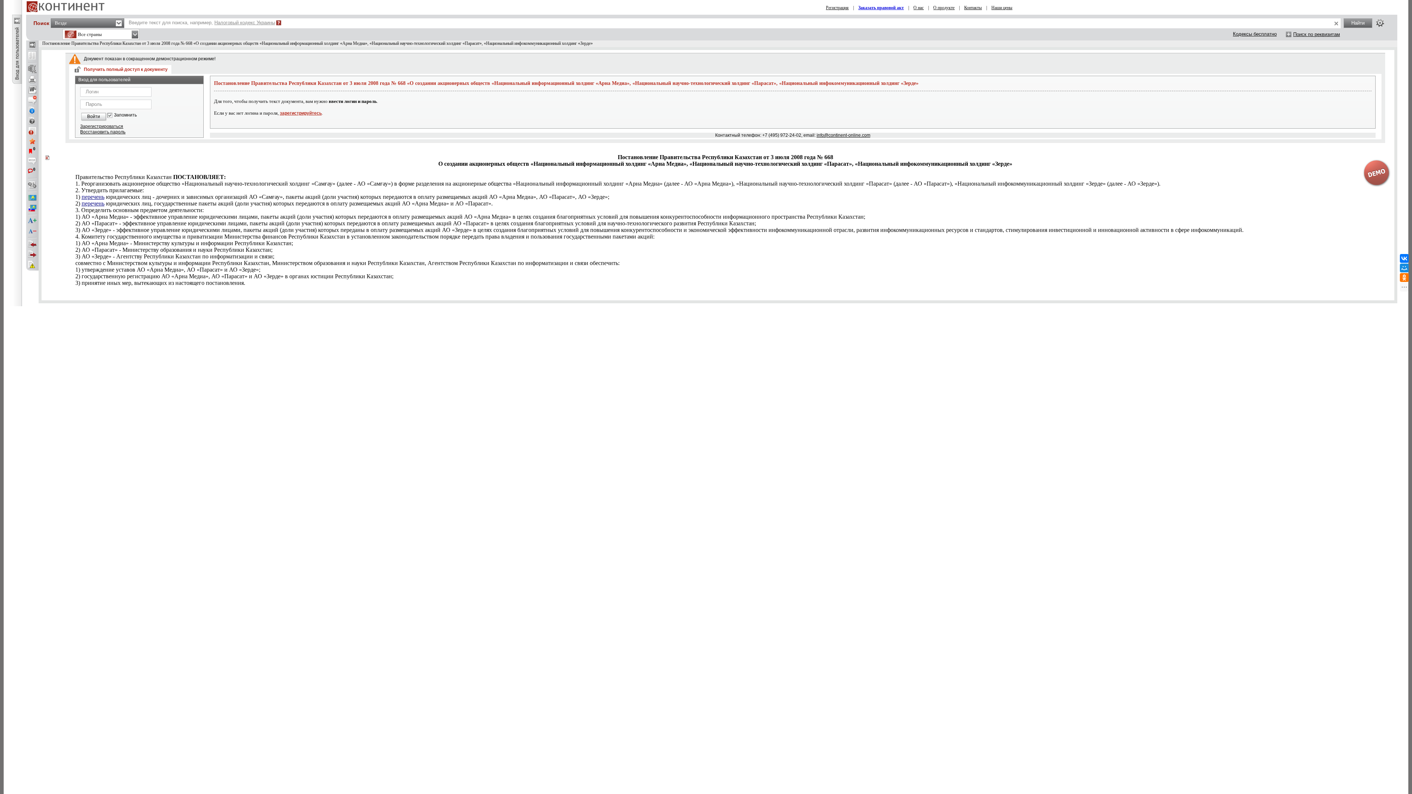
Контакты (973, 7)
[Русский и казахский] (32, 208)
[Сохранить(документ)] (32, 69)
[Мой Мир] (1404, 268)
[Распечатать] (32, 79)
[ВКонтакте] (1404, 258)
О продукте (944, 7)
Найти (1358, 23)
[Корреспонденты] (32, 244)
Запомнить (125, 115)
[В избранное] (32, 141)
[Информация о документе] (32, 110)
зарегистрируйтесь (301, 113)
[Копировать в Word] (32, 89)
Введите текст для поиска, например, (202, 22)
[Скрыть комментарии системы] (32, 100)
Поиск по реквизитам (1316, 34)
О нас (918, 7)
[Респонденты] (32, 254)
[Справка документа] (32, 120)
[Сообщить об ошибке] (32, 264)
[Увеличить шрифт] (32, 221)
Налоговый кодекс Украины (244, 22)
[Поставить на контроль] (32, 130)
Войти (93, 116)
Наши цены (1001, 7)
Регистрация (837, 7)
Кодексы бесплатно (1255, 34)
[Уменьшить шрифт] (32, 231)
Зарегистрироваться (101, 126)
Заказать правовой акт (881, 7)
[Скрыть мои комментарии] (32, 161)
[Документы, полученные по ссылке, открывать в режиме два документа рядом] (32, 56)
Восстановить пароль (102, 132)
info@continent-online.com (843, 135)
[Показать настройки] (1380, 22)
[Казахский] (32, 197)
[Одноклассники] (1404, 277)
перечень (93, 197)
